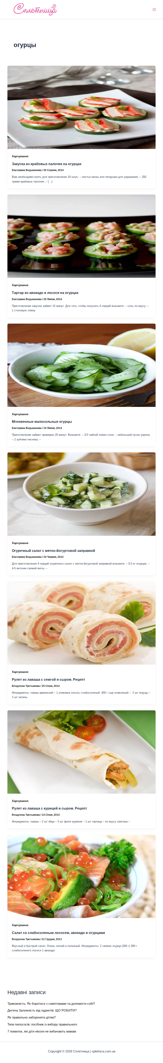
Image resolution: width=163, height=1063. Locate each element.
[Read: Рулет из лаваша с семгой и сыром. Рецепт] (81, 623)
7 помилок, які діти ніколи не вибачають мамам (41, 1031)
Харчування (20, 156)
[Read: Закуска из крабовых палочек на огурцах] (81, 107)
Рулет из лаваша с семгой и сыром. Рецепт (48, 679)
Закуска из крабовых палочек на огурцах (47, 164)
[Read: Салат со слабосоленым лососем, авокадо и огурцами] (81, 876)
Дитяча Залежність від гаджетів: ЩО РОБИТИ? (42, 1010)
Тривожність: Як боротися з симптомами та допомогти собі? (51, 1003)
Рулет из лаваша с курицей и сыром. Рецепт (49, 808)
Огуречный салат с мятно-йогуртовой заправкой (53, 550)
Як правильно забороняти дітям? (31, 1017)
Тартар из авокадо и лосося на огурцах (45, 293)
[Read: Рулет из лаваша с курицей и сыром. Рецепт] (81, 751)
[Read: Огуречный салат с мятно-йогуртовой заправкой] (81, 493)
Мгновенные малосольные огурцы (42, 421)
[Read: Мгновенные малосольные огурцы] (81, 365)
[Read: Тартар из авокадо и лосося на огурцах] (81, 236)
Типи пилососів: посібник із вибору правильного (42, 1024)
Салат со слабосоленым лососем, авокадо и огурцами (58, 933)
